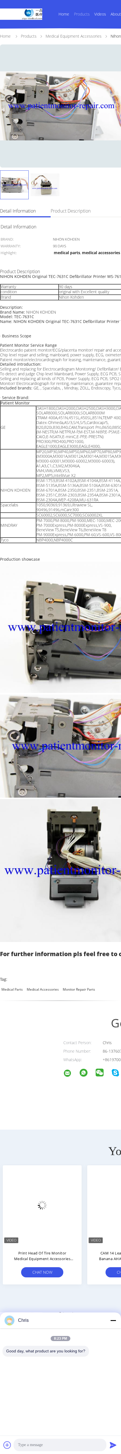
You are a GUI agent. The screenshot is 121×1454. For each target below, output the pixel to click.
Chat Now (42, 1272)
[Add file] (7, 1445)
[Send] (113, 1445)
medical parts (12, 989)
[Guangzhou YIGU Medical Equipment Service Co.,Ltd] (71, 1074)
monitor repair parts (79, 989)
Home (64, 14)
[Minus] (113, 1320)
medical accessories (43, 989)
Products (82, 14)
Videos (100, 14)
